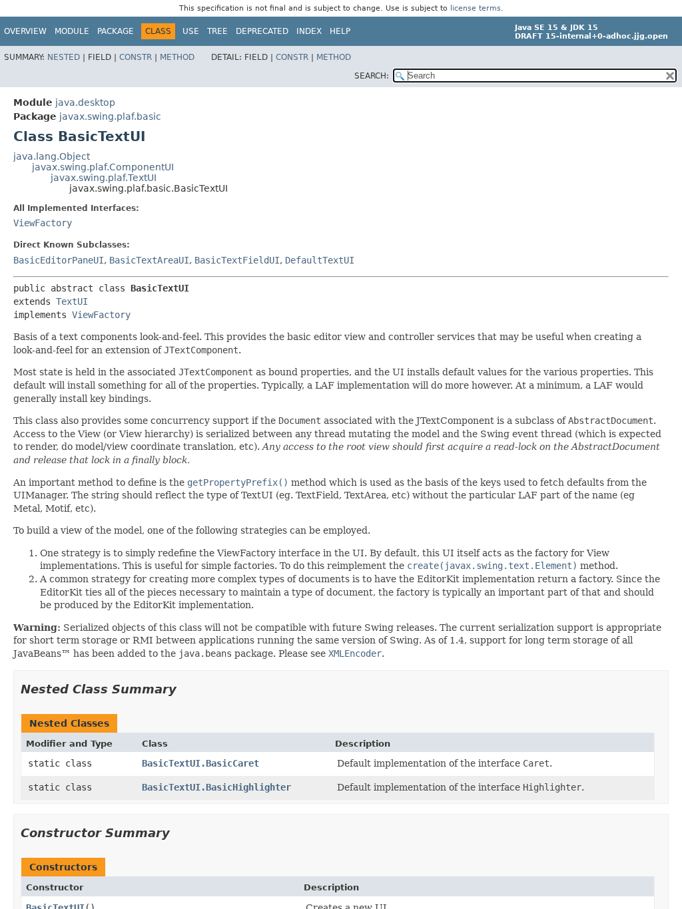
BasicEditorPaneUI (58, 260)
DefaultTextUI (319, 260)
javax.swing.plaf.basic (110, 116)
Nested (63, 57)
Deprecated (262, 31)
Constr (135, 57)
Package (115, 31)
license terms (475, 8)
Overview (25, 31)
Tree (217, 31)
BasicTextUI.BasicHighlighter (216, 787)
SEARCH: (371, 76)
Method (177, 57)
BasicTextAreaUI (149, 260)
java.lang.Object (51, 156)
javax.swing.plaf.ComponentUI (103, 167)
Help (340, 31)
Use (190, 31)
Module (72, 31)
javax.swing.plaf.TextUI (104, 177)
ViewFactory (42, 223)
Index (309, 31)
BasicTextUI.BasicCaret (200, 763)
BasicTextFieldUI (237, 260)
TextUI (72, 301)
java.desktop (85, 102)
